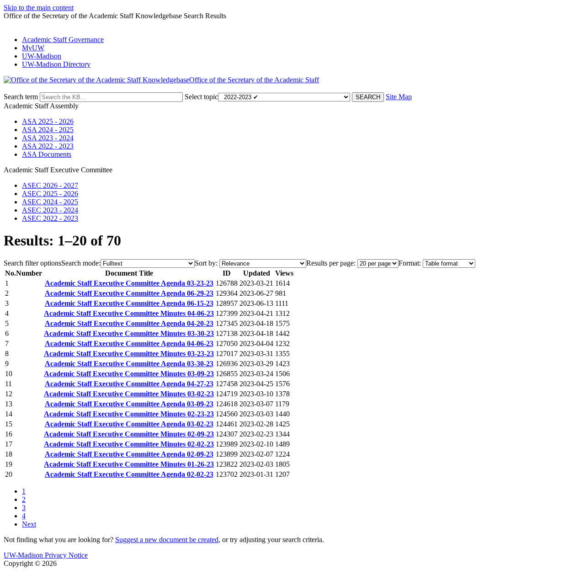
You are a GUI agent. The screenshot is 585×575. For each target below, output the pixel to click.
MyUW (33, 48)
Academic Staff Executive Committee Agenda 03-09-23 (129, 404)
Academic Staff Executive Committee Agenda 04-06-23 (129, 343)
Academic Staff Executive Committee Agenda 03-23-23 (129, 283)
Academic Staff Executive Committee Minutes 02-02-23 (129, 444)
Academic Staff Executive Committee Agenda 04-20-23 (129, 323)
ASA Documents (46, 154)
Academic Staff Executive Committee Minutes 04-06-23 (129, 313)
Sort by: (206, 263)
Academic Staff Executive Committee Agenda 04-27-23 (129, 384)
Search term (21, 97)
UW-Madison (41, 56)
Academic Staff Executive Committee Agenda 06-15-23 (129, 303)
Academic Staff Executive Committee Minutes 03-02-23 (129, 394)
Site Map (399, 97)
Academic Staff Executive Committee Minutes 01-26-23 (129, 464)
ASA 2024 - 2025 (48, 129)
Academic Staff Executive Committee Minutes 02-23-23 (129, 414)
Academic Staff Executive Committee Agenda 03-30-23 (129, 363)
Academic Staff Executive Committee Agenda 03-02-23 (129, 424)
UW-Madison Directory (56, 64)
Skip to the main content (39, 7)
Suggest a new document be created (166, 539)
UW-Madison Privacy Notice (46, 555)
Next (29, 524)
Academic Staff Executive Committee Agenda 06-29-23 (129, 293)
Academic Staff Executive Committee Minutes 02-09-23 (129, 434)
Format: (410, 263)
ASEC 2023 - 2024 (50, 210)
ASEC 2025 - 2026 (50, 193)
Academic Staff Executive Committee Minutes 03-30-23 (129, 333)
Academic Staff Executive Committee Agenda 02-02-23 (129, 474)
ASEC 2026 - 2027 (50, 185)
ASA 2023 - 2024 (48, 138)
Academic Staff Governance (63, 39)
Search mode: (81, 263)
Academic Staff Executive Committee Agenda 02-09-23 (129, 454)
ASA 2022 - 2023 (48, 146)
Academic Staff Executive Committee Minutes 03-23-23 (129, 353)
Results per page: (331, 263)
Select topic (201, 97)
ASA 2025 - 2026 (48, 121)
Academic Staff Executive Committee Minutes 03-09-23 (129, 374)
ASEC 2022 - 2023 (50, 218)
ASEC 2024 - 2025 (50, 202)
